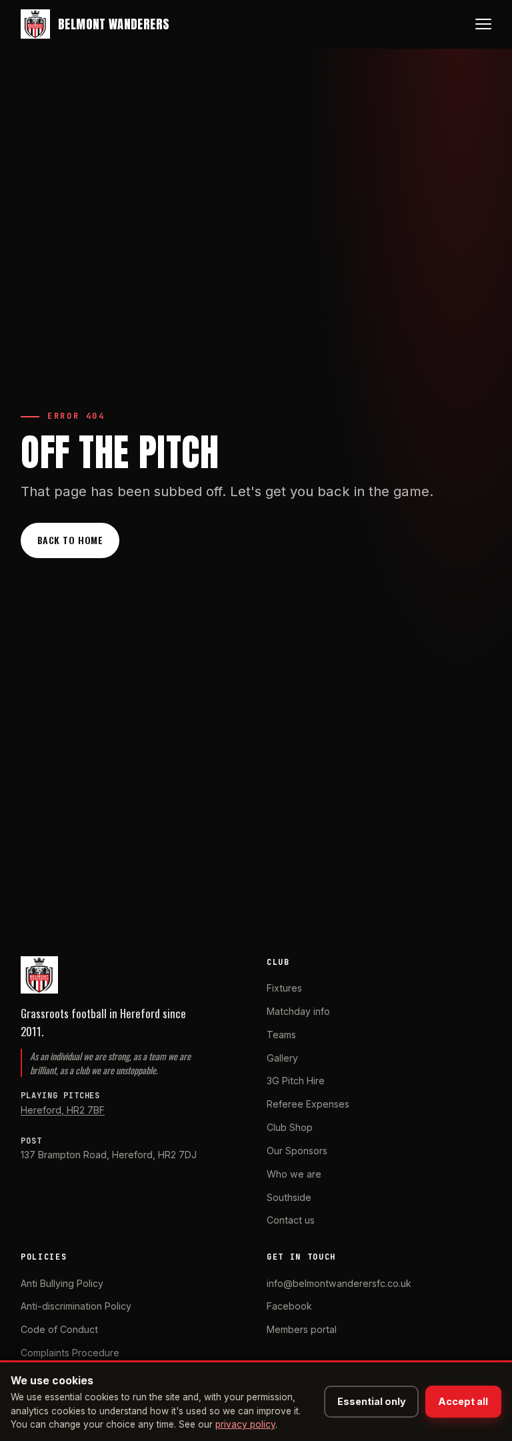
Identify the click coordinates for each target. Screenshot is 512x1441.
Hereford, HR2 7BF (63, 1110)
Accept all (463, 1401)
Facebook (289, 1306)
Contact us (291, 1220)
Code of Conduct (59, 1329)
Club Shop (290, 1127)
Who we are (294, 1174)
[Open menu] (483, 24)
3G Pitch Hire (296, 1080)
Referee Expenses (308, 1104)
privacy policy (245, 1424)
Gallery (282, 1058)
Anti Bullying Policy (62, 1283)
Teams (281, 1034)
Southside (289, 1197)
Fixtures (284, 988)
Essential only (371, 1401)
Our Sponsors (297, 1150)
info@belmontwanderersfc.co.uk (339, 1283)
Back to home (70, 540)
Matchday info (298, 1011)
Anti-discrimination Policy (76, 1306)
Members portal (302, 1329)
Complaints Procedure (70, 1352)
